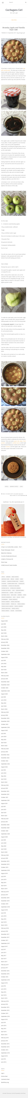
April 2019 (3, 885)
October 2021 (4, 797)
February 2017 (5, 964)
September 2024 (5, 691)
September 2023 (5, 727)
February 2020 (5, 855)
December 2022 (5, 754)
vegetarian (18, 610)
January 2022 (4, 788)
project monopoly (7, 597)
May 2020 (3, 846)
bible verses (15, 576)
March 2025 (4, 672)
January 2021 (4, 821)
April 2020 (3, 849)
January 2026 (4, 642)
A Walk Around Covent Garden (9, 565)
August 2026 (4, 621)
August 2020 (4, 837)
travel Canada (5, 601)
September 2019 (5, 870)
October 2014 (4, 1050)
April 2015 (3, 1031)
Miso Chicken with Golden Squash (12, 493)
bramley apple (14, 486)
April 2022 (3, 779)
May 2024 (3, 703)
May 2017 (3, 955)
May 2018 (3, 919)
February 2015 (5, 1037)
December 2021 (5, 791)
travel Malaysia (6, 608)
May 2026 (3, 630)
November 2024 (5, 685)
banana (8, 576)
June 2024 (3, 700)
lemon (11, 592)
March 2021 (4, 815)
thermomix (5, 599)
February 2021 (5, 818)
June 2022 (3, 773)
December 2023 (5, 718)
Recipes (14, 20)
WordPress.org (5, 1082)
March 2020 (4, 852)
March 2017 (4, 961)
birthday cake (5, 579)
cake (21, 486)
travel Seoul (15, 608)
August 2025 (4, 657)
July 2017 (3, 949)
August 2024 (4, 694)
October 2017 (4, 940)
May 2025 (3, 666)
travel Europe (5, 603)
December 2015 (5, 1007)
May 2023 (3, 739)
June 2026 (3, 627)
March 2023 (4, 745)
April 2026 (3, 633)
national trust (6, 594)
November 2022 (5, 758)
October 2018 (4, 904)
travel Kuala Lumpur (7, 606)
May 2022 (3, 776)
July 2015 (3, 1022)
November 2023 (5, 721)
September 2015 (5, 1016)
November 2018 (5, 901)
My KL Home (18, 592)
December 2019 (5, 861)
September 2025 (5, 654)
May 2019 (3, 882)
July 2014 (3, 1059)
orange (20, 594)
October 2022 (4, 761)
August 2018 (4, 910)
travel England (15, 601)
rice (14, 597)
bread (12, 579)
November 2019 (5, 864)
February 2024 (5, 712)
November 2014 (5, 1047)
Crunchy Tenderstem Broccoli (9, 556)
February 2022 (5, 785)
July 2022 (3, 770)
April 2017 (3, 958)
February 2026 (5, 639)
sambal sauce (16, 443)
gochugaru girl (21, 33)
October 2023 (4, 724)
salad (18, 597)
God (13, 590)
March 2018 (4, 925)
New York (13, 594)
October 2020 (4, 831)
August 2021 (4, 803)
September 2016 (5, 980)
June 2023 (3, 736)
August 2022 (4, 767)
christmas (4, 585)
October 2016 (4, 977)
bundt (17, 579)
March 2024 (4, 709)
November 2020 (5, 827)
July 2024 (3, 697)
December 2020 (5, 824)
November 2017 (5, 937)
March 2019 (4, 888)
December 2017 (5, 934)
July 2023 (3, 733)
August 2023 (4, 730)
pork (24, 594)
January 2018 (4, 931)
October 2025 (4, 651)
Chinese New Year (12, 583)
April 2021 (3, 812)
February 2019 (5, 891)
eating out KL (5, 588)
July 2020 (3, 840)
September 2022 (5, 764)
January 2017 (4, 967)
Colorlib (13, 1093)
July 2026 (3, 624)
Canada (4, 581)
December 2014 (5, 1043)
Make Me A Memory (6, 553)
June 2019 (3, 879)
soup (22, 597)
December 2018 (5, 897)
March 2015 (4, 1034)
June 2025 (3, 663)
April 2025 (3, 669)
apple (6, 486)
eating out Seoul (6, 590)
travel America (13, 599)
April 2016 (3, 995)
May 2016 (3, 992)
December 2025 (5, 645)
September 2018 (5, 907)
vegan (12, 610)
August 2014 (4, 1056)
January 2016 (4, 1004)
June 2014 (3, 1062)
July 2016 (3, 986)
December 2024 (5, 681)
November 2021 (5, 794)
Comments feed (5, 1079)
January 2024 (4, 715)
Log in (2, 1073)
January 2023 (4, 751)
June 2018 (3, 916)
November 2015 (5, 1010)
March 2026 (4, 636)
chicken (4, 583)
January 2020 (4, 858)
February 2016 (5, 1001)
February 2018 (5, 928)
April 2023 (3, 742)
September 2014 (5, 1053)
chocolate (21, 583)
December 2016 (5, 970)
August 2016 (4, 983)
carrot (21, 581)
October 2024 (4, 688)
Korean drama (20, 590)
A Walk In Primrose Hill (7, 559)
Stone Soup (4, 562)
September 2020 (5, 834)
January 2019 (4, 894)
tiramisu (8, 446)
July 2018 (3, 913)
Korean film (5, 592)
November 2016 (5, 974)
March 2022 (4, 782)
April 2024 (3, 706)
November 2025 (5, 648)
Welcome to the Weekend (18, 495)
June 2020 (3, 843)
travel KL (13, 603)
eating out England (14, 585)
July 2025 (3, 660)
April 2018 (3, 922)
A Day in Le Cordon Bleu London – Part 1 (11, 547)
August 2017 (4, 946)
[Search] (26, 2)
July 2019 (3, 876)
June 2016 (3, 989)
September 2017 (5, 943)
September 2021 (5, 800)
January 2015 (4, 1040)
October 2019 (4, 867)
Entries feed (4, 1076)
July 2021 (3, 806)
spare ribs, (17, 441)
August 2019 (4, 873)
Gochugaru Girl (14, 10)
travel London (18, 606)
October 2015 (4, 1013)
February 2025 (5, 675)
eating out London (15, 588)
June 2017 (3, 952)
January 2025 (4, 678)
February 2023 (5, 748)
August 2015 (4, 1019)
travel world (5, 610)
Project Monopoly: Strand (7, 550)
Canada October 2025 (12, 581)
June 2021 (3, 809)
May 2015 (3, 1028)
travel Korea (21, 603)
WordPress (23, 1093)
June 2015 (3, 1025)
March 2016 (4, 998)
